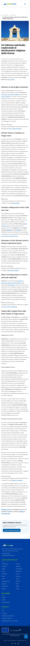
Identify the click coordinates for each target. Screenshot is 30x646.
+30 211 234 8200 (6, 553)
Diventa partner (6, 602)
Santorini (18, 576)
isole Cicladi (11, 79)
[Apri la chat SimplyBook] (26, 637)
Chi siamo (4, 613)
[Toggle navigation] (25, 3)
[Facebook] (12, 643)
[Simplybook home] (15, 545)
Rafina (17, 586)
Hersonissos (5, 586)
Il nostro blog (5, 564)
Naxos (17, 588)
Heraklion (4, 566)
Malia (17, 584)
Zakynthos (18, 571)
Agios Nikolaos (5, 581)
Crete (3, 579)
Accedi (3, 597)
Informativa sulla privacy (8, 616)
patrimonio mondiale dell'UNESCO (10, 94)
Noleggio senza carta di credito (10, 621)
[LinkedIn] (18, 643)
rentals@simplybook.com (8, 555)
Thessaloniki (19, 569)
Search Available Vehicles (11, 530)
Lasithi (3, 569)
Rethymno (18, 566)
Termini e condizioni (7, 618)
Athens (18, 579)
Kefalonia (4, 574)
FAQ (3, 611)
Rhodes (4, 588)
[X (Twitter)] (15, 643)
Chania (18, 564)
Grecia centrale (5, 96)
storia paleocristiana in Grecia (9, 236)
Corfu (3, 571)
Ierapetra (4, 584)
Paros (3, 576)
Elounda (18, 581)
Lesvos (18, 574)
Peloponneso (11, 285)
